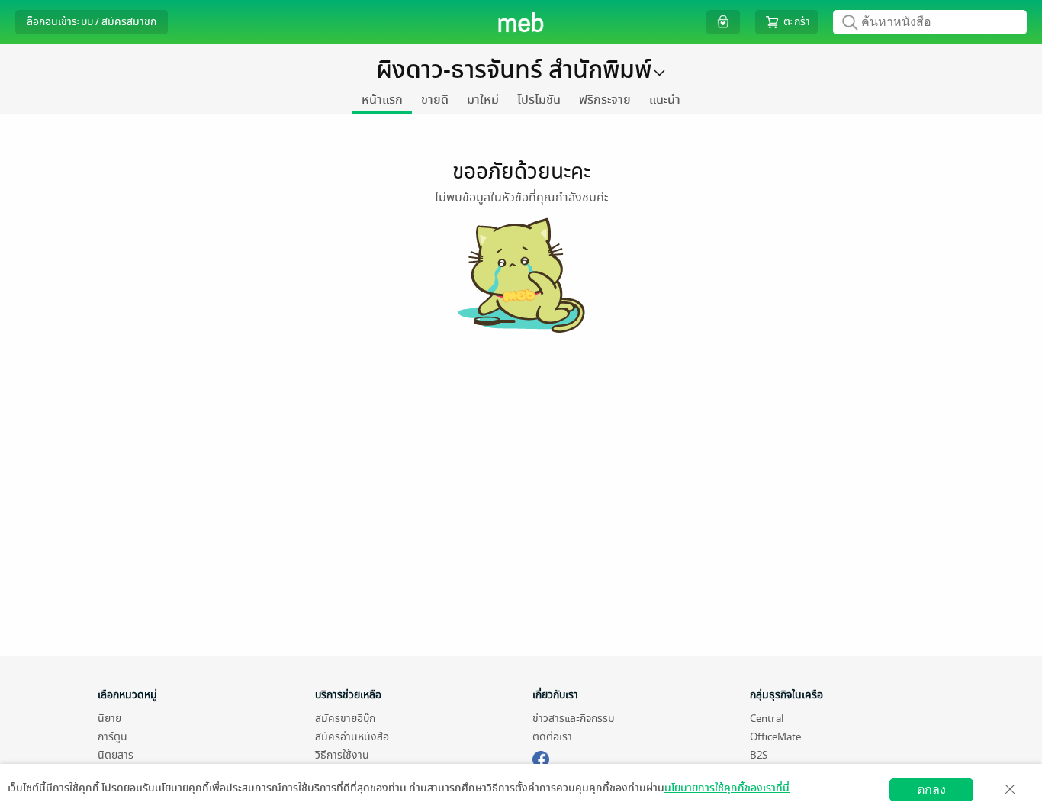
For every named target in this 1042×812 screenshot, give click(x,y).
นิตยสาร (115, 755)
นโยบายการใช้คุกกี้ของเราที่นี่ (727, 788)
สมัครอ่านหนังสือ (352, 737)
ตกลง (931, 789)
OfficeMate (775, 737)
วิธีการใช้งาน (342, 755)
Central (766, 718)
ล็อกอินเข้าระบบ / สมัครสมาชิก (91, 22)
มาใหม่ (483, 100)
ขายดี (435, 100)
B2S (758, 755)
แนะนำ (664, 100)
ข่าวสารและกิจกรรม (573, 718)
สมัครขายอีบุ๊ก (345, 718)
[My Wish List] (723, 22)
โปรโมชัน (539, 100)
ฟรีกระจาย (605, 100)
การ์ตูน (112, 737)
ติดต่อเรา (552, 737)
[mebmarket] (540, 757)
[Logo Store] (521, 22)
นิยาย (109, 718)
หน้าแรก (382, 100)
